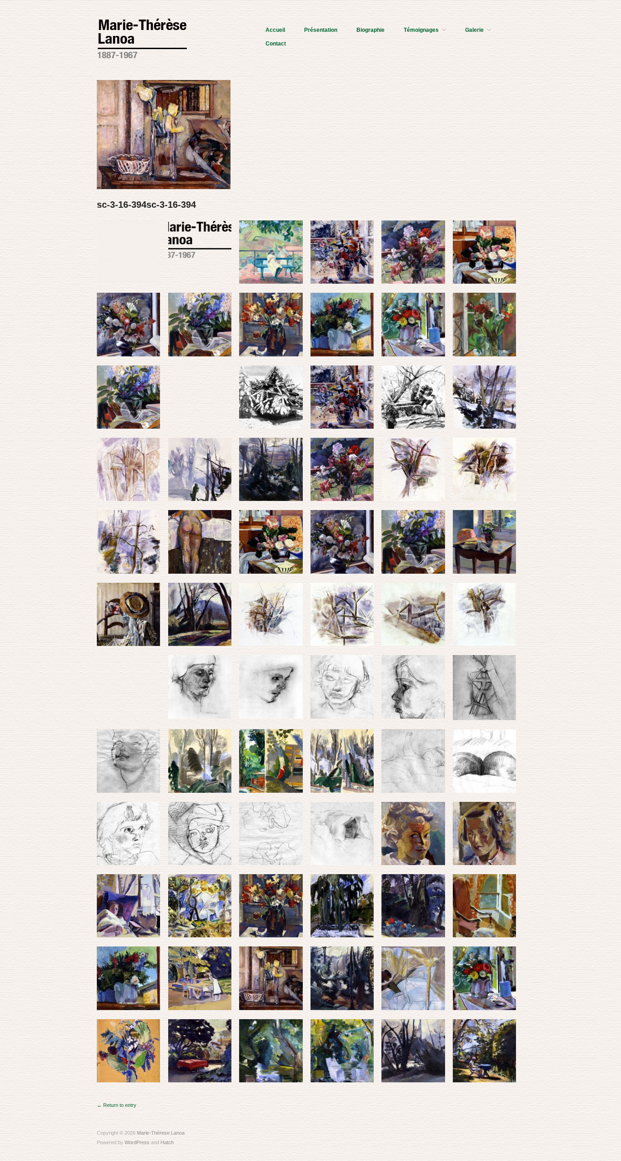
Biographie (370, 30)
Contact (275, 43)
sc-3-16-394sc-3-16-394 (146, 205)
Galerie (474, 30)
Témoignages (421, 30)
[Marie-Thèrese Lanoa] (142, 37)
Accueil (275, 30)
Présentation (320, 30)
